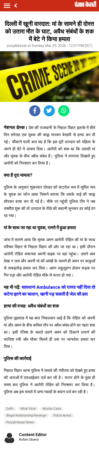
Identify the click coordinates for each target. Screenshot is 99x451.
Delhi (9, 408)
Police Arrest (62, 415)
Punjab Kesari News (20, 422)
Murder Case (52, 408)
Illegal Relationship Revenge (26, 415)
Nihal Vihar (28, 408)
